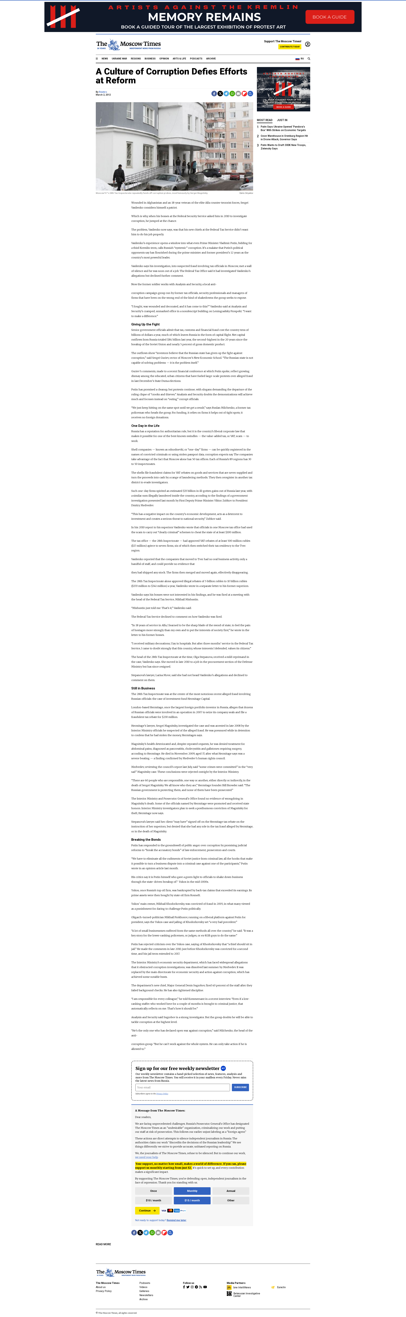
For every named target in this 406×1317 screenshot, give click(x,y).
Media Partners (236, 1283)
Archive (211, 58)
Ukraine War (119, 58)
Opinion (164, 58)
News (105, 58)
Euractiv (281, 1287)
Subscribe (240, 1087)
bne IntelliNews (242, 1287)
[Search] (309, 59)
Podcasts (196, 58)
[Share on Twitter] (220, 93)
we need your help (146, 1157)
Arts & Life (179, 58)
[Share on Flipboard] (244, 93)
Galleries (144, 1291)
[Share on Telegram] (226, 93)
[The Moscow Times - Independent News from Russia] (128, 44)
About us (101, 1287)
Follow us (188, 1283)
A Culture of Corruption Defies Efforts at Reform (171, 76)
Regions (136, 58)
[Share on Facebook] (214, 93)
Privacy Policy (162, 1093)
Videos (143, 1287)
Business (150, 58)
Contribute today (290, 46)
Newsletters (146, 1295)
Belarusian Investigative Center (246, 1294)
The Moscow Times (108, 1283)
